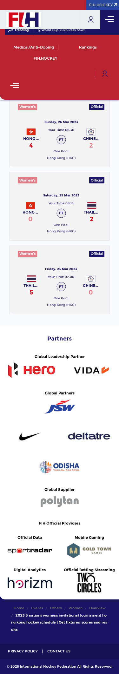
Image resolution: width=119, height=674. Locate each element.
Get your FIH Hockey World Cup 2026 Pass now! (45, 30)
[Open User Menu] (105, 74)
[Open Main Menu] (14, 86)
